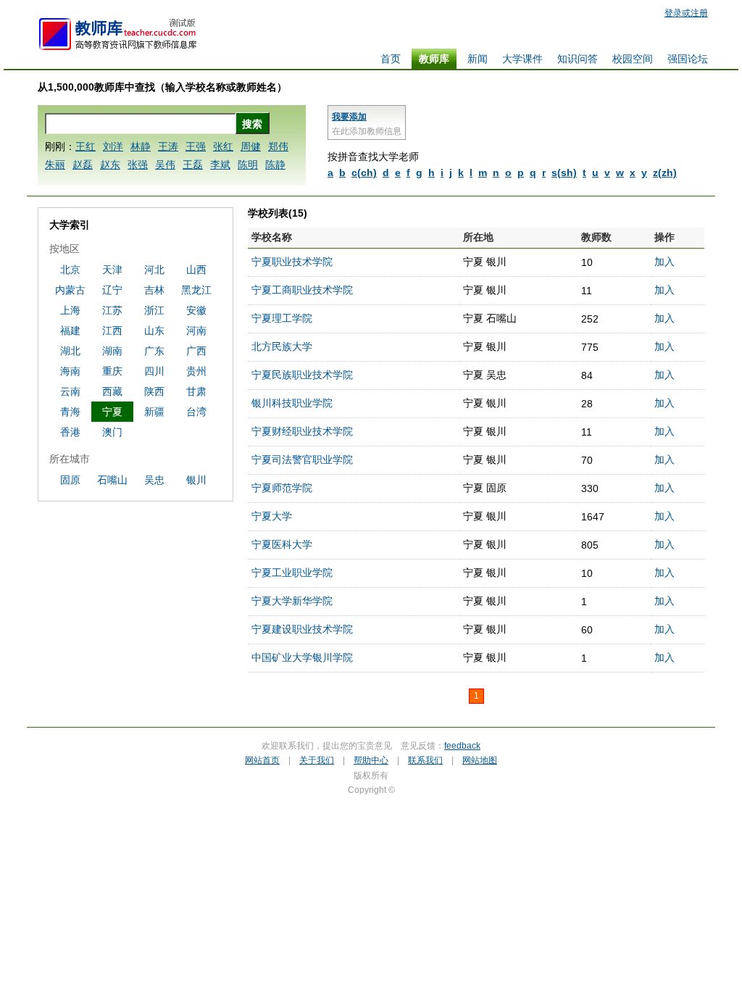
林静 (140, 146)
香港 (70, 432)
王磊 (193, 164)
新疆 (154, 411)
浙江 (154, 310)
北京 (70, 269)
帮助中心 (371, 760)
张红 (223, 146)
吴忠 (154, 480)
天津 (112, 269)
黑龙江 (196, 290)
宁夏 (112, 411)
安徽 (196, 310)
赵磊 (82, 164)
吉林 (154, 290)
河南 (196, 330)
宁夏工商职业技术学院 (302, 290)
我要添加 (349, 117)
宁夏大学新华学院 (292, 601)
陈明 (248, 164)
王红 (85, 146)
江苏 (112, 310)
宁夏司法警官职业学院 (302, 459)
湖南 (112, 351)
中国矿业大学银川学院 (302, 657)
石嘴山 (112, 480)
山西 (196, 269)
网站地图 (479, 760)
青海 (70, 411)
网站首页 (262, 760)
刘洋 (113, 146)
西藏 (112, 391)
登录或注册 (686, 13)
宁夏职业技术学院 (292, 261)
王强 (196, 146)
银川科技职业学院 (292, 403)
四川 (154, 371)
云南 (70, 391)
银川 (196, 480)
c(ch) (364, 172)
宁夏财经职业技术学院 (302, 431)
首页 (390, 59)
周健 (251, 146)
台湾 (196, 411)
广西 (196, 351)
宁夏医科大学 (281, 544)
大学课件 (522, 59)
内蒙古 (70, 290)
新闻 (477, 59)
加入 (664, 261)
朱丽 (55, 164)
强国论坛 (687, 59)
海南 (70, 371)
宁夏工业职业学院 (292, 572)
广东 (154, 351)
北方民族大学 (281, 346)
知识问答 (577, 59)
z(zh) (665, 172)
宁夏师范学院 (281, 488)
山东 (154, 330)
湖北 (70, 351)
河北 (154, 269)
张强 (138, 164)
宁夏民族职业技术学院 (302, 374)
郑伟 (278, 146)
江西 (112, 330)
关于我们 (316, 760)
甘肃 (196, 391)
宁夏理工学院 (281, 318)
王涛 (168, 146)
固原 (70, 480)
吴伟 (165, 164)
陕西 (154, 391)
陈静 (275, 164)
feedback (462, 746)
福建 (70, 330)
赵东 (110, 164)
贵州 (196, 371)
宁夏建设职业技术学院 (302, 629)
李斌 (220, 164)
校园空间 (632, 59)
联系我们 (425, 760)
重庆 (112, 371)
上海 (70, 310)
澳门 (112, 432)
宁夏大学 (271, 516)
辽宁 (112, 290)
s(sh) (564, 172)
